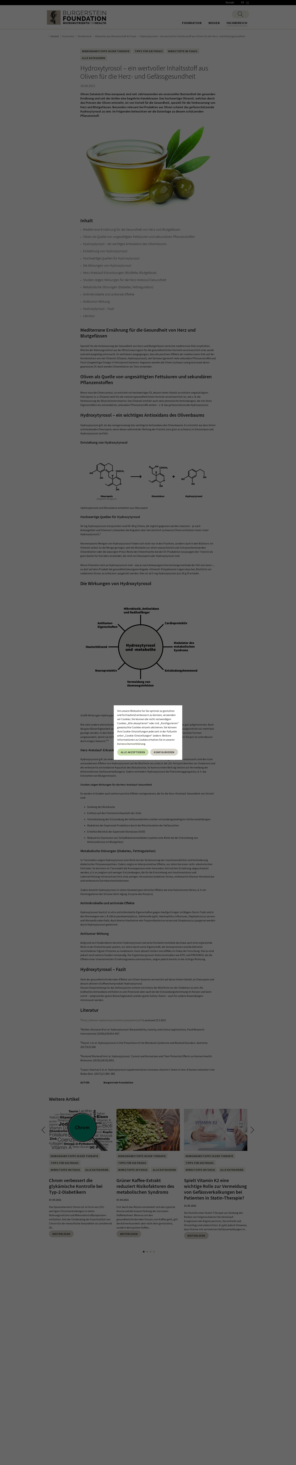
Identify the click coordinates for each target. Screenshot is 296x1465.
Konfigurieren (164, 752)
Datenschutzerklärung (131, 743)
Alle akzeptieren (133, 752)
